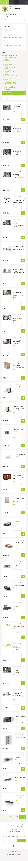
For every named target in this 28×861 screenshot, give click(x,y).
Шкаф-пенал (8, 84)
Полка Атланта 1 (20, 716)
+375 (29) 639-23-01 (10, 14)
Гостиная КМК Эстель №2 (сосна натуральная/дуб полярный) (18, 176)
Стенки (6, 59)
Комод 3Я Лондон (20, 387)
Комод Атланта (20, 454)
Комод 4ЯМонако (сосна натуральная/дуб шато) (18, 432)
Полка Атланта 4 (20, 777)
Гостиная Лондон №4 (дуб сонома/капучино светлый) (18, 271)
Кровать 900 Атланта (16, 605)
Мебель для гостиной (10, 57)
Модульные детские (10, 71)
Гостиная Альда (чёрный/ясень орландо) (17, 153)
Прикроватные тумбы (10, 82)
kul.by (11, 6)
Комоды (7, 68)
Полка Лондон (20, 798)
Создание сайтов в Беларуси (14, 854)
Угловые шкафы (9, 86)
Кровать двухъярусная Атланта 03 (17, 647)
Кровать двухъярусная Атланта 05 (17, 670)
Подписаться (22, 840)
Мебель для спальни (10, 65)
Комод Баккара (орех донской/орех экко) (18, 477)
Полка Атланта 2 (20, 737)
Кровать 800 (19, 542)
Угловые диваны (9, 63)
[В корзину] (23, 119)
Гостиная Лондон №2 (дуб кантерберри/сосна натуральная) (18, 224)
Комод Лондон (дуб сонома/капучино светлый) (18, 500)
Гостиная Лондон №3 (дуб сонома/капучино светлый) (18, 248)
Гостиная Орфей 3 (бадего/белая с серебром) (18, 318)
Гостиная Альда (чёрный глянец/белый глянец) (18, 130)
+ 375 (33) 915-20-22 (10, 16)
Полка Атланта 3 (20, 757)
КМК (14, 111)
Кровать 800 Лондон (19, 585)
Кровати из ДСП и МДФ (10, 78)
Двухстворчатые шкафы (11, 83)
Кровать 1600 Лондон (17, 522)
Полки (6, 79)
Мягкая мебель (8, 64)
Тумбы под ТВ (8, 60)
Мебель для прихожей (10, 87)
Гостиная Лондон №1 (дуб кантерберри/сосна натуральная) (19, 200)
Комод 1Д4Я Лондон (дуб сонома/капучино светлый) (18, 365)
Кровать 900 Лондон (19, 626)
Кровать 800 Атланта (16, 564)
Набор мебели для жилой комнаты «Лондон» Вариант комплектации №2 (18, 694)
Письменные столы (10, 80)
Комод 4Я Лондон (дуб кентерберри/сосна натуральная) (18, 408)
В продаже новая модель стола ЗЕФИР (12, 32)
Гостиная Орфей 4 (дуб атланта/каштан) (18, 341)
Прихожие (7, 89)
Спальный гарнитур (10, 67)
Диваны (7, 61)
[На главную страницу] (5, 9)
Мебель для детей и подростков (13, 70)
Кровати (7, 72)
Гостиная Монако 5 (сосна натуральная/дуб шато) (18, 295)
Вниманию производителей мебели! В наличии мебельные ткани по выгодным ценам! (12, 39)
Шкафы (6, 74)
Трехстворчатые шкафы (11, 75)
